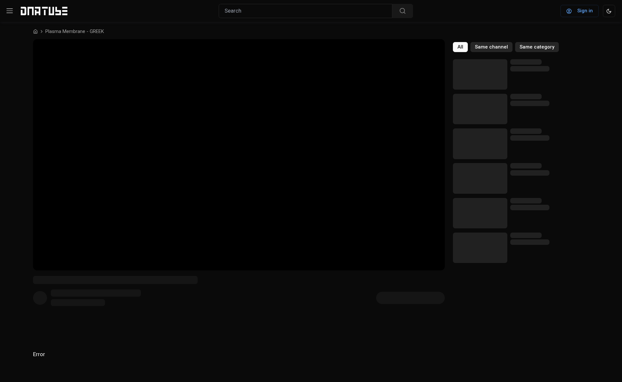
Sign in (585, 11)
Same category (537, 47)
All (460, 47)
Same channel (491, 47)
